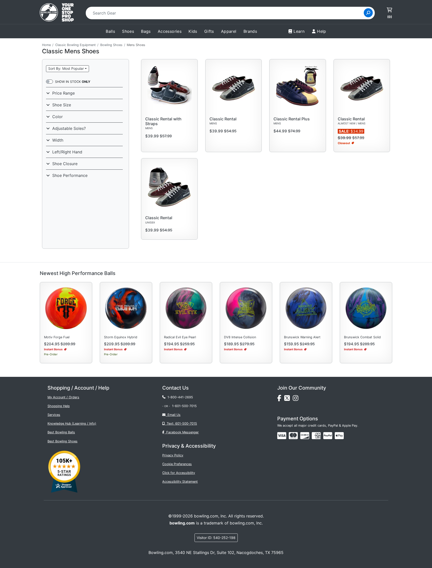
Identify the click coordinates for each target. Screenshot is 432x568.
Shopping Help (59, 406)
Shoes (128, 31)
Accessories (170, 31)
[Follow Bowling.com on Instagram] (296, 399)
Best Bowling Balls (61, 432)
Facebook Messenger (181, 432)
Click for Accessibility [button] (178, 473)
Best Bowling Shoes (63, 441)
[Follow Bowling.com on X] (288, 399)
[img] (327, 436)
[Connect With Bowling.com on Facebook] (280, 399)
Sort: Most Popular (66, 68)
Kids (192, 31)
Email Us (173, 415)
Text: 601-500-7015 (181, 423)
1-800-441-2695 (179, 397)
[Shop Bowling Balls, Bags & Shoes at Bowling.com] (57, 13)
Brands (250, 31)
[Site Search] (368, 12)
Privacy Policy (172, 455)
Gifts (209, 31)
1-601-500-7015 (184, 406)
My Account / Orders (63, 397)
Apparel (228, 31)
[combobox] (226, 13)
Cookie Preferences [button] (177, 464)
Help (321, 31)
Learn (299, 31)
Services (54, 415)
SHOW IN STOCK (72, 82)
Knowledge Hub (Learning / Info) (72, 423)
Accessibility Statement (180, 481)
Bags (146, 31)
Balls (110, 31)
